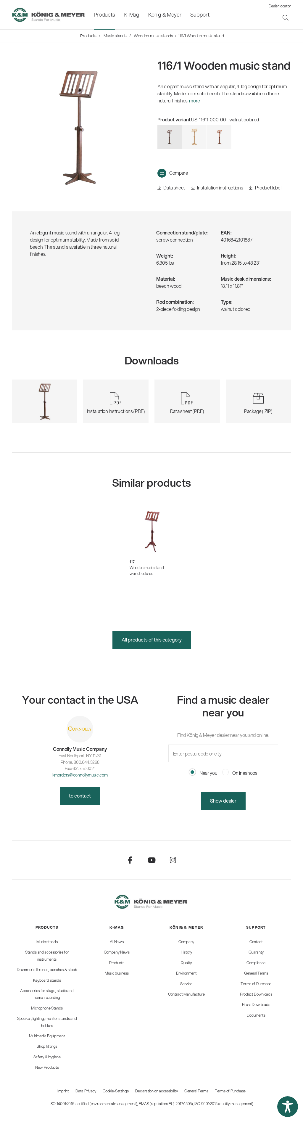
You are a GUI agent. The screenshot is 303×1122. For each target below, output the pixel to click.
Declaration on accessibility (156, 1091)
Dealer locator (280, 6)
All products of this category (152, 639)
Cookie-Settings (115, 1091)
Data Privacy (85, 1091)
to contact (80, 795)
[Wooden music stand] (194, 137)
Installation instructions (219, 187)
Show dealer (223, 800)
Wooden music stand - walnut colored (148, 570)
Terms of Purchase (230, 1091)
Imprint (63, 1091)
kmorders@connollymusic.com (80, 775)
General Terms (196, 1091)
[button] (287, 1106)
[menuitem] (104, 14)
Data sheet (174, 187)
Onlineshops (244, 772)
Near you (208, 772)
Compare (178, 172)
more (194, 100)
